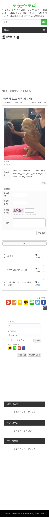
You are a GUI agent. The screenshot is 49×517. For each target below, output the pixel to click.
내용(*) (6, 223)
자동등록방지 (6, 211)
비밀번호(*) (6, 202)
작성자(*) (6, 194)
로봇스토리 (24, 5)
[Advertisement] (24, 64)
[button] (4, 102)
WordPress (39, 513)
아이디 (11, 322)
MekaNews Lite (18, 513)
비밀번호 (12, 331)
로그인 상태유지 (17, 340)
